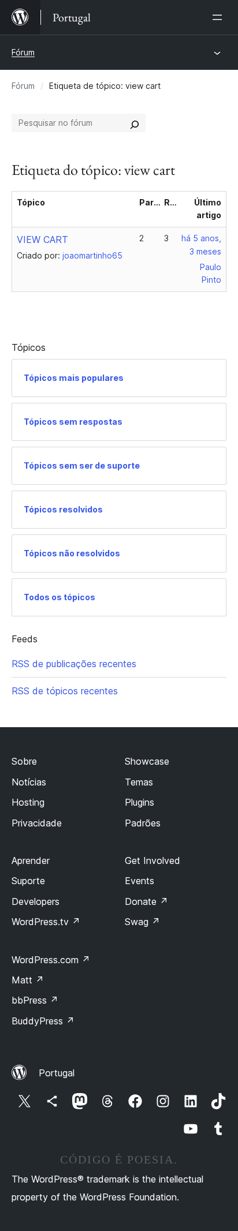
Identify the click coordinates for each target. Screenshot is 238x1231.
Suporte (28, 880)
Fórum (23, 52)
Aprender (31, 860)
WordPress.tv (46, 921)
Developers (36, 901)
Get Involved (152, 860)
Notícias (29, 782)
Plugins (139, 802)
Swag (142, 921)
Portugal (57, 1073)
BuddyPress (43, 1021)
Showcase (147, 761)
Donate (146, 901)
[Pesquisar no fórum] (135, 123)
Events (139, 880)
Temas (139, 782)
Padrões (143, 823)
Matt (28, 980)
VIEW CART (42, 239)
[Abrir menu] (219, 17)
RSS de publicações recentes (74, 663)
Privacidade (37, 823)
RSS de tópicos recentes (65, 691)
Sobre (24, 761)
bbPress (35, 1000)
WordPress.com (51, 960)
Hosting (28, 802)
